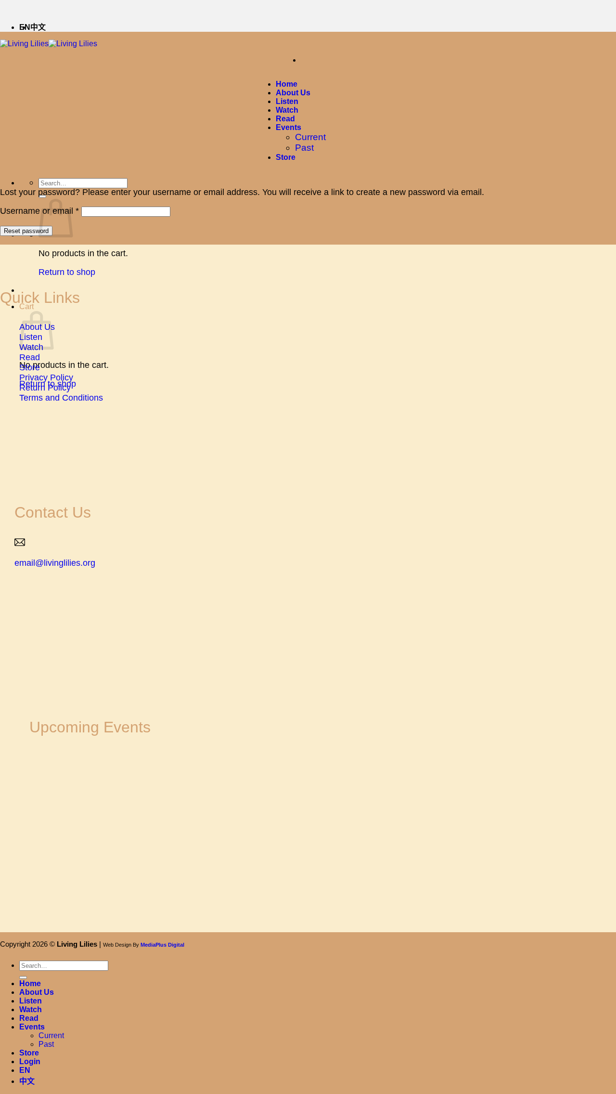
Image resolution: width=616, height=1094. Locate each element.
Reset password (26, 230)
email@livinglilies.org (54, 563)
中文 (38, 27)
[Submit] (23, 977)
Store (285, 157)
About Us (293, 93)
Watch (287, 110)
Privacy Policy (46, 377)
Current (310, 137)
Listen (287, 101)
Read (285, 119)
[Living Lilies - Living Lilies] (48, 43)
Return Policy (45, 387)
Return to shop (66, 272)
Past (304, 148)
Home (286, 84)
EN (24, 1070)
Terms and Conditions (61, 398)
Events (288, 127)
